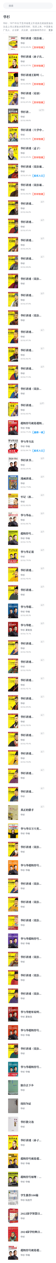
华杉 (23, 43)
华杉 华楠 (25, 428)
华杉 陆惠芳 (26, 1200)
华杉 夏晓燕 (26, 630)
